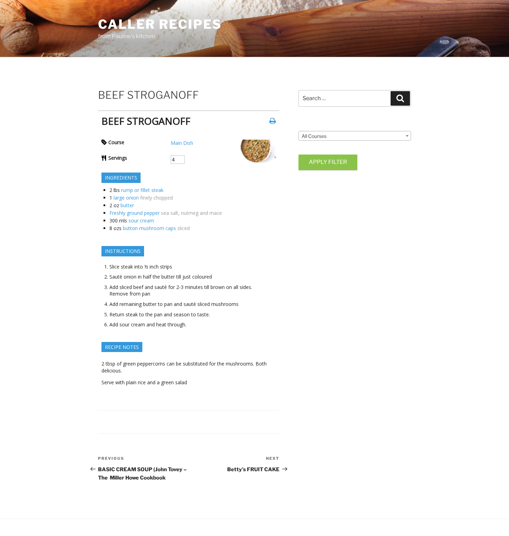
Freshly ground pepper (134, 213)
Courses (307, 125)
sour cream (141, 220)
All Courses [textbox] (314, 136)
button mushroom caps (149, 228)
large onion (126, 197)
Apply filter (328, 162)
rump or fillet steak (142, 190)
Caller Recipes (160, 24)
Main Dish (182, 143)
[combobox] (354, 136)
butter (127, 205)
